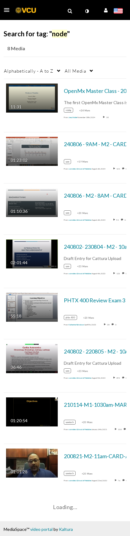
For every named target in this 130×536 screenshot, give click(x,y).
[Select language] (118, 11)
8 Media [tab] (16, 48)
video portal (41, 529)
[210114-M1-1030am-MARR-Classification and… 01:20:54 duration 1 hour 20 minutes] (32, 411)
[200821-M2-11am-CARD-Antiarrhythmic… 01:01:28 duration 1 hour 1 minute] (32, 462)
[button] (8, 10)
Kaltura (66, 529)
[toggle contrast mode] (86, 11)
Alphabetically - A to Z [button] (29, 71)
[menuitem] (69, 11)
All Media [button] (75, 71)
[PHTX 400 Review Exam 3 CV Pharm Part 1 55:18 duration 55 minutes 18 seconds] (32, 306)
